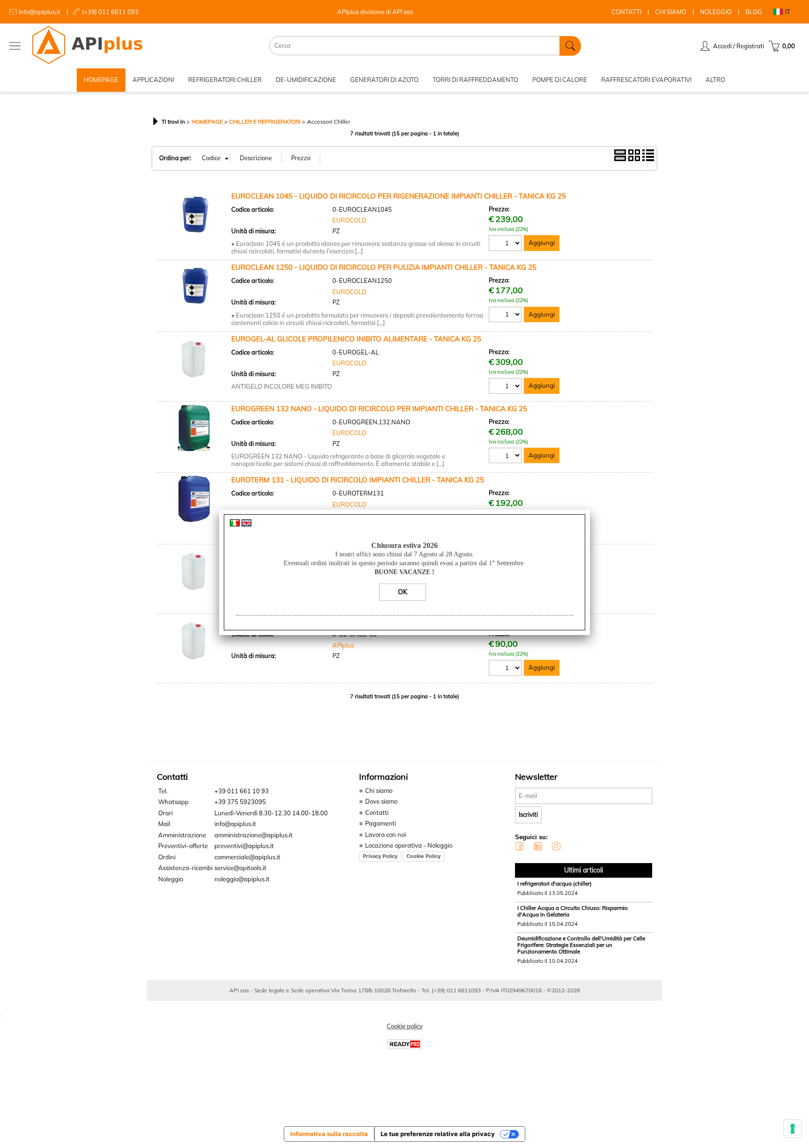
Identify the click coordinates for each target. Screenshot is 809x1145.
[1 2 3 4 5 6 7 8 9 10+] (506, 244)
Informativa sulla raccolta (329, 1134)
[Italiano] (235, 524)
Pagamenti (380, 823)
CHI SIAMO (670, 11)
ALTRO (715, 79)
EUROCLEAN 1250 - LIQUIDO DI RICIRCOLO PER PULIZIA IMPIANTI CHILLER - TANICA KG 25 (384, 267)
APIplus (343, 645)
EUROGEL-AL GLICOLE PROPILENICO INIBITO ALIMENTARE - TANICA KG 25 (356, 338)
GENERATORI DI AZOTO (384, 79)
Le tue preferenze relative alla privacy (438, 1134)
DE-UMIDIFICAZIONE (306, 79)
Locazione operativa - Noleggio (408, 845)
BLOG (753, 11)
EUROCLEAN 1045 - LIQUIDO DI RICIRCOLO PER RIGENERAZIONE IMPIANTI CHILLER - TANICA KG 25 (398, 196)
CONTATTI (626, 11)
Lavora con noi (385, 834)
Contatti (377, 812)
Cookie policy (405, 1026)
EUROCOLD (349, 220)
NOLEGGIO (716, 11)
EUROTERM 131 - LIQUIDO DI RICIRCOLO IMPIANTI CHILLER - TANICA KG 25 (357, 479)
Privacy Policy (380, 856)
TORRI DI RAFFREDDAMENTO (475, 79)
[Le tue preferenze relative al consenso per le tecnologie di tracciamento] (793, 1129)
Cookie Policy (423, 856)
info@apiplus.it (39, 11)
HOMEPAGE (101, 79)
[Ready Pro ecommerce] (404, 1044)
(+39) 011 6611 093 (110, 11)
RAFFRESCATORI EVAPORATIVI (646, 79)
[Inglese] (246, 524)
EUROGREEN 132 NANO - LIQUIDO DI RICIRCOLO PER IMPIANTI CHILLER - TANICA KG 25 (379, 408)
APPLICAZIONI (153, 79)
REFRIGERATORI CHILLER (225, 79)
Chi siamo (378, 790)
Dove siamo (381, 801)
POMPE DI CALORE (559, 79)
